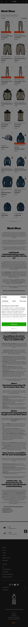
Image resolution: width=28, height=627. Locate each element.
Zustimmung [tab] (5, 301)
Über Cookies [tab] (23, 301)
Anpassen (13, 328)
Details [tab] (14, 301)
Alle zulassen (14, 324)
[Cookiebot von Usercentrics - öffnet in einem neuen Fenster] (20, 297)
